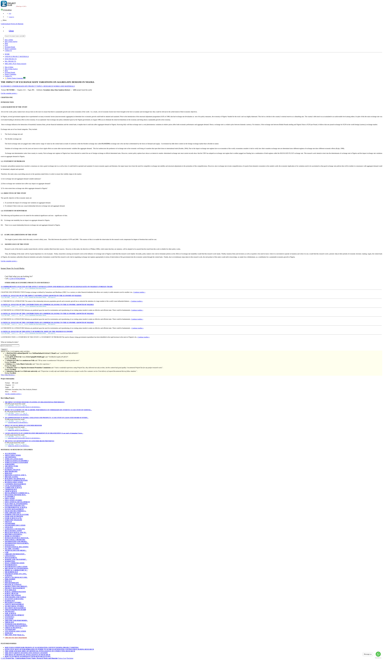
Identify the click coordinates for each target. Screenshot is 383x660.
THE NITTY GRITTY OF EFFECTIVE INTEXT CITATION (26, 653)
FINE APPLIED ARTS (13, 513)
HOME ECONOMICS (12, 536)
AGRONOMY (10, 464)
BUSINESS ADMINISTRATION (16, 480)
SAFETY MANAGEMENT (14, 604)
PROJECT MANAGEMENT (15, 588)
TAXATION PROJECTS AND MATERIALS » (18, 422)
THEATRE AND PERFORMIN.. (16, 620)
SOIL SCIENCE (10, 613)
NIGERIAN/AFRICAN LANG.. (16, 574)
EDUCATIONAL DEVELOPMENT (17, 502)
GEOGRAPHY (10, 523)
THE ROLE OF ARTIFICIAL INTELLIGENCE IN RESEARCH (27, 655)
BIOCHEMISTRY (11, 471)
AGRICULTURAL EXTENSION (16, 462)
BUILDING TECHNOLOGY (15, 478)
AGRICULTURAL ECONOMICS (17, 461)
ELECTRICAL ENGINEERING (16, 504)
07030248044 (7, 10)
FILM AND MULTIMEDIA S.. (15, 511)
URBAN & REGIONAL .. (14, 627)
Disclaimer (70, 658)
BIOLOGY (8, 473)
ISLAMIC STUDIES (12, 548)
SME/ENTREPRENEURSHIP (15, 610)
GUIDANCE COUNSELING (15, 529)
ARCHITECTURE (11, 466)
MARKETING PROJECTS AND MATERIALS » (18, 430)
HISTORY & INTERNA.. (13, 534)
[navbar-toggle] (1, 20)
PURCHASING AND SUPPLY (15, 597)
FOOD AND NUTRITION (14, 516)
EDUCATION (10, 498)
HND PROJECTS (11, 59)
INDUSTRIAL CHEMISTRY (15, 540)
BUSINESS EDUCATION (14, 482)
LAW (6, 552)
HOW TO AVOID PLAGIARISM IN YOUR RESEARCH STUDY (28, 656)
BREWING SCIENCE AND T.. (16, 475)
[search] (24, 36)
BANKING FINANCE (12, 469)
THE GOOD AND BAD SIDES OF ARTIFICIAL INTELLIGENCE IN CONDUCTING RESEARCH (40, 651)
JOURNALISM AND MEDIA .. (16, 550)
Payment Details (10, 47)
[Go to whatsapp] (378, 654)
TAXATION (9, 619)
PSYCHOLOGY (10, 590)
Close (11, 31)
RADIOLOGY (10, 601)
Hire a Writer (9, 40)
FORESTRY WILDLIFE (13, 520)
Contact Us (11, 17)
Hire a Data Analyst (11, 41)
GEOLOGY (9, 527)
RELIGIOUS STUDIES (13, 602)
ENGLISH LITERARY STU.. (15, 505)
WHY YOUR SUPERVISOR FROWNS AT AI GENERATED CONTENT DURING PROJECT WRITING (42, 647)
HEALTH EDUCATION (13, 531)
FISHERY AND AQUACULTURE (17, 514)
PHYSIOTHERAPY (12, 583)
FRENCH (8, 522)
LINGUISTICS (10, 556)
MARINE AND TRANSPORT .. (16, 559)
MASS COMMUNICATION (14, 563)
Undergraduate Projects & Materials (12, 24)
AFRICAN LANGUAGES (14, 459)
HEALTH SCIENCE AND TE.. (16, 532)
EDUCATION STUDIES (13, 500)
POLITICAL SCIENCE (13, 584)
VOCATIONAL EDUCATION (15, 631)
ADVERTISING (10, 457)
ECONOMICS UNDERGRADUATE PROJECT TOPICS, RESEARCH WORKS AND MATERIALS (38, 86)
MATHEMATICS (11, 565)
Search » (4, 349)
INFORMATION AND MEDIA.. (16, 541)
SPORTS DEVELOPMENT (14, 615)
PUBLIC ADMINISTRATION (15, 592)
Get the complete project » (9, 93)
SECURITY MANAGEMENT (15, 608)
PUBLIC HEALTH (11, 593)
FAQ (10, 13)
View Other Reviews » (8, 375)
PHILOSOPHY (10, 579)
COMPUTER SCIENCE (13, 487)
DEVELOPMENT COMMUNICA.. (17, 493)
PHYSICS (8, 581)
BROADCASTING (11, 477)
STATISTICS (9, 617)
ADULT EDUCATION (13, 455)
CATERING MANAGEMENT (15, 484)
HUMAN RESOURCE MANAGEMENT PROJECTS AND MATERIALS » (24, 407)
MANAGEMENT (11, 557)
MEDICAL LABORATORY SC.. (16, 570)
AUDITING (9, 468)
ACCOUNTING (10, 453)
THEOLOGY (9, 622)
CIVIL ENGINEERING (13, 486)
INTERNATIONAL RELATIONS (16, 547)
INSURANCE (10, 545)
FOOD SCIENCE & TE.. (13, 518)
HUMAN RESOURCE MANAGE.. (17, 538)
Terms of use (62, 658)
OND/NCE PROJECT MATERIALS (17, 56)
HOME (7, 54)
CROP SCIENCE (11, 491)
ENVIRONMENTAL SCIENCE (16, 507)
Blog (6, 43)
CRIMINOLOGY (11, 489)
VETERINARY (10, 629)
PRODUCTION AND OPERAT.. (16, 586)
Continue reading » (139, 292)
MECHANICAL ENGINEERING (16, 568)
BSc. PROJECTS (10, 61)
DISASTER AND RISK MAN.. (15, 495)
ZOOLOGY (9, 633)
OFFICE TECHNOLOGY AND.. (16, 577)
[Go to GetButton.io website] (378, 658)
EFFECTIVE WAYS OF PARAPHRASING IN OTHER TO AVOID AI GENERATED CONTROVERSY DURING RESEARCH (49, 649)
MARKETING (10, 561)
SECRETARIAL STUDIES (14, 606)
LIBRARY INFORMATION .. (15, 554)
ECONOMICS (10, 496)
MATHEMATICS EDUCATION (16, 566)
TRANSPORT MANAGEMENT (16, 626)
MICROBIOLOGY (11, 572)
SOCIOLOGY (10, 611)
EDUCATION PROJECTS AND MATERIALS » (18, 414)
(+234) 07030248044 (16, 278)
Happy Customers (10, 49)
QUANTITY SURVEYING (14, 599)
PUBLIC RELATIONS (13, 595)
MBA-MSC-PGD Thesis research (15, 64)
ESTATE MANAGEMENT (14, 509)
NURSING (8, 575)
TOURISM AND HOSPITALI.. (15, 624)
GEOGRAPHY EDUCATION (15, 525)
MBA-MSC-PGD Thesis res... (15, 635)
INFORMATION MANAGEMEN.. (17, 543)
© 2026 (29, 658)
